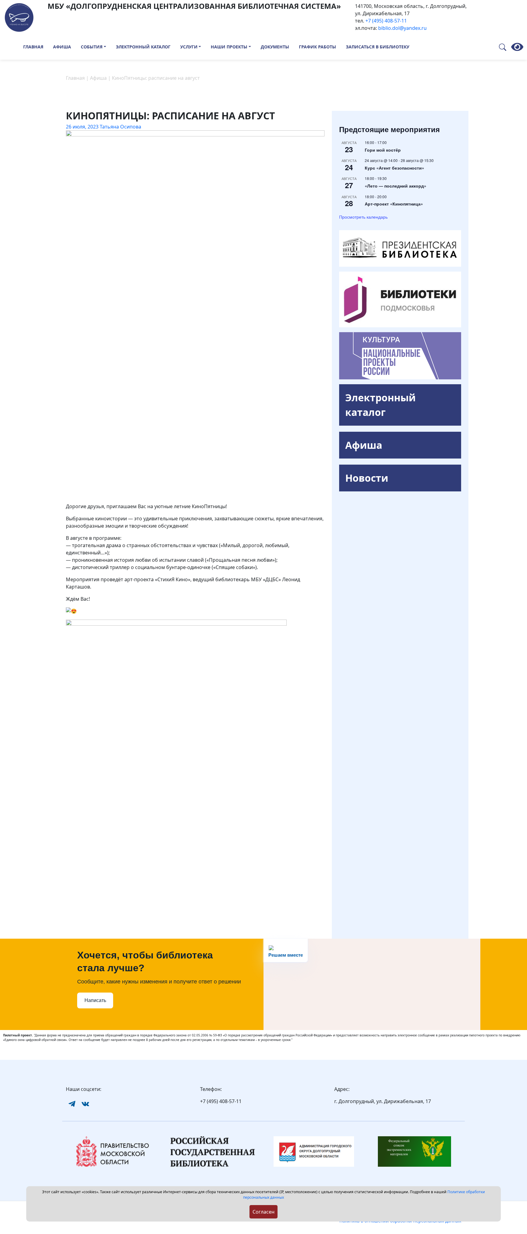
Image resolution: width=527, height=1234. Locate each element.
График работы (317, 47)
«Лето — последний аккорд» (395, 186)
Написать (95, 1000)
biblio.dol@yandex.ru (402, 28)
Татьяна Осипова (120, 126)
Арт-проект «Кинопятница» (394, 204)
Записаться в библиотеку (377, 47)
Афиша (62, 47)
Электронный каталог (143, 47)
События (91, 47)
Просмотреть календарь (363, 217)
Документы (275, 47)
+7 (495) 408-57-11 (386, 20)
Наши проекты (229, 47)
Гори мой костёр (383, 150)
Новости (366, 477)
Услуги (189, 47)
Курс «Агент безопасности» (394, 168)
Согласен (263, 1211)
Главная (33, 47)
